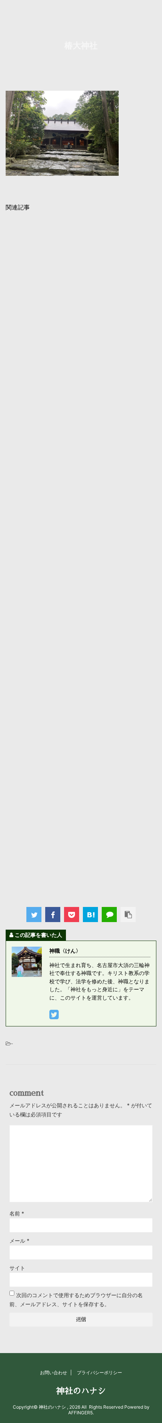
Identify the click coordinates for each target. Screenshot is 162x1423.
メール (19, 1240)
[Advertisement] (81, 557)
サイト (17, 1268)
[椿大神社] (90, 914)
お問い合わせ (53, 1372)
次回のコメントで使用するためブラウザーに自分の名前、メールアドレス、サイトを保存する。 (76, 1299)
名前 (16, 1213)
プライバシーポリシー (99, 1372)
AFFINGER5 (80, 1412)
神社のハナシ (81, 1391)
